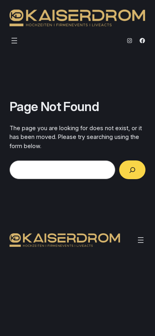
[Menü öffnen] (14, 40)
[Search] (132, 169)
